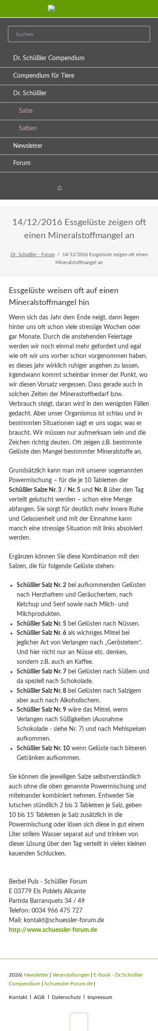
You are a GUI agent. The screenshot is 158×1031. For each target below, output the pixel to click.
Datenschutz (66, 997)
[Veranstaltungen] (79, 187)
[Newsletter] (98, 187)
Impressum (99, 997)
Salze (25, 111)
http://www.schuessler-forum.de (53, 930)
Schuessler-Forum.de (68, 983)
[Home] (59, 187)
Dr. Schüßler (30, 93)
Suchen (140, 34)
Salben (28, 128)
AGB (39, 997)
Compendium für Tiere (43, 76)
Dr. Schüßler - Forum (33, 254)
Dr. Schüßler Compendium (49, 58)
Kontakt (18, 997)
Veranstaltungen (71, 974)
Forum (22, 163)
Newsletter (28, 146)
